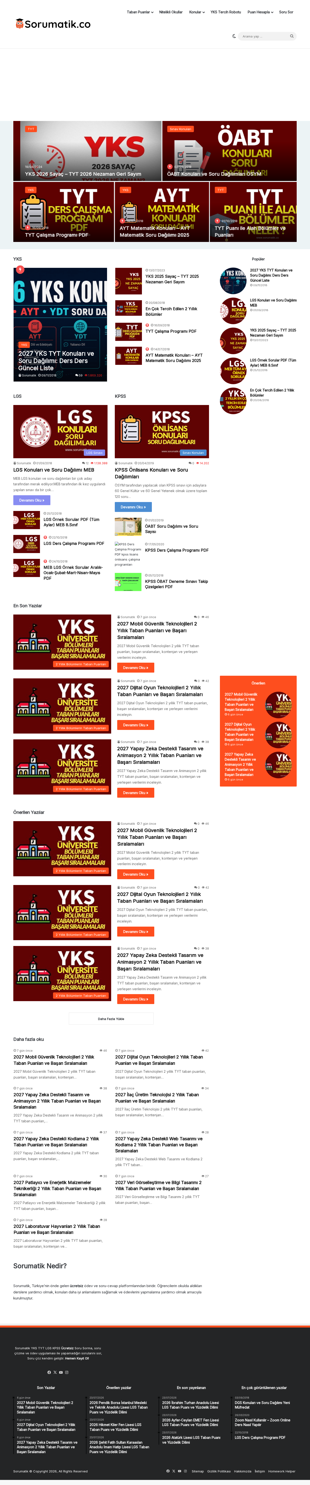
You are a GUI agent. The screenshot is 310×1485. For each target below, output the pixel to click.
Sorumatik (29, 375)
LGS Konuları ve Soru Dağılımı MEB (53, 470)
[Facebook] (49, 1372)
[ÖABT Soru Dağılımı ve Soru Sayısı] (128, 527)
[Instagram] (67, 1372)
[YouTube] (61, 1372)
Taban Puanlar (138, 12)
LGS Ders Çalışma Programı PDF (74, 543)
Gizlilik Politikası (219, 1471)
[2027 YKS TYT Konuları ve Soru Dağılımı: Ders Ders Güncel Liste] (60, 325)
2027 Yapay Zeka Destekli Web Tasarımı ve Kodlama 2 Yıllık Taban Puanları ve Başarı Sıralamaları (158, 1144)
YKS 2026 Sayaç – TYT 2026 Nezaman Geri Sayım (76, 174)
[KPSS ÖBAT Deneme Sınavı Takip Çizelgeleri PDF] (128, 582)
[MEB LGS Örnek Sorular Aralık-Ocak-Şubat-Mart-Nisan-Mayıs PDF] (26, 568)
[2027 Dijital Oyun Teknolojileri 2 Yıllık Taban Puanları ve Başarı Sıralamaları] (278, 735)
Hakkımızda (242, 1471)
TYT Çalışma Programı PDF (49, 235)
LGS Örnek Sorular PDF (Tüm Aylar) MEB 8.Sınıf (71, 522)
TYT (24, 129)
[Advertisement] (155, 82)
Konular (195, 12)
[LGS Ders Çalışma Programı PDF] (26, 544)
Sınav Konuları (173, 129)
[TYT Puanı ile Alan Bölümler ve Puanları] (250, 212)
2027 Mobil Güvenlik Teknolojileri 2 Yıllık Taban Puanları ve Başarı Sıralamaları (157, 630)
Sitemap (198, 1471)
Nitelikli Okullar (171, 12)
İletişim (260, 1471)
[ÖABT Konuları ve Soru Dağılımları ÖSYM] (226, 151)
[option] (155, 181)
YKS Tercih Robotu (226, 12)
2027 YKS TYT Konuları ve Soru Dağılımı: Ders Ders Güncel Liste (271, 275)
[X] (55, 1372)
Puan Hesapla (259, 12)
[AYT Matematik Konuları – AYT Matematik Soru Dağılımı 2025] (155, 212)
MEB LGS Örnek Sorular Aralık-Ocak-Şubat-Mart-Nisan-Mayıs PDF (73, 573)
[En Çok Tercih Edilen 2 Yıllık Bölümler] (128, 308)
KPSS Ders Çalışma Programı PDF (177, 550)
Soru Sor (286, 12)
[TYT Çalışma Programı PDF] (60, 212)
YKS (24, 190)
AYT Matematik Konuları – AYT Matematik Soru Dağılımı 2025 (174, 358)
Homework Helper (281, 1471)
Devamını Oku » (31, 500)
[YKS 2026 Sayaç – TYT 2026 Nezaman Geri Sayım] (84, 151)
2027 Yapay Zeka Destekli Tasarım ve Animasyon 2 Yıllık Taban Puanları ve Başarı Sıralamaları (160, 755)
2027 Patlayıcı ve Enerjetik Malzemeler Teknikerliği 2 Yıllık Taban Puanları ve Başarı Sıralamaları (57, 1188)
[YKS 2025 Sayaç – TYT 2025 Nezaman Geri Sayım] (128, 281)
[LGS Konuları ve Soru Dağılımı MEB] (233, 311)
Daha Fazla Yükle (111, 1019)
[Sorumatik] (52, 24)
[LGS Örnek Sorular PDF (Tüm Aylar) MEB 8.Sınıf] (26, 520)
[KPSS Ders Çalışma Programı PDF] (128, 554)
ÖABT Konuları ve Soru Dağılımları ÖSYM (207, 174)
